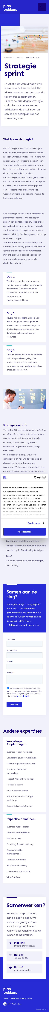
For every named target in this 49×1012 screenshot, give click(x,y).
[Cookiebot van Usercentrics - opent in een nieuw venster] (34, 478)
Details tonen (34, 523)
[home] (10, 7)
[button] (42, 7)
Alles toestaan (24, 532)
